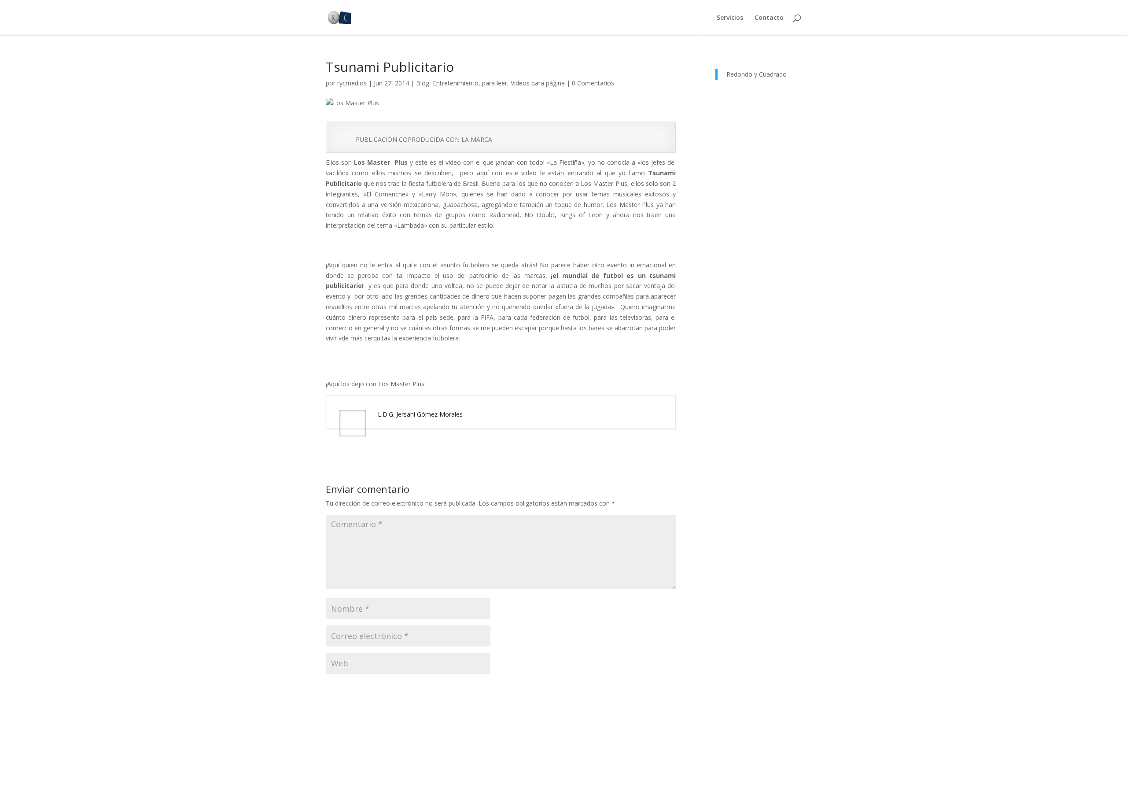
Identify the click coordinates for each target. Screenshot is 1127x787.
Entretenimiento (456, 83)
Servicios (730, 18)
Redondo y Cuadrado (756, 74)
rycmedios (352, 83)
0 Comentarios (593, 83)
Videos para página (538, 83)
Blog (422, 83)
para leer (494, 83)
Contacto (769, 18)
